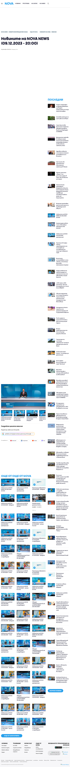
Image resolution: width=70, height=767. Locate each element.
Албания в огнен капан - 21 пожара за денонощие (62, 353)
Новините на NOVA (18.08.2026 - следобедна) (6, 697)
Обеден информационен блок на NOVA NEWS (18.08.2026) (23, 698)
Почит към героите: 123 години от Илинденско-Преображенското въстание (62, 619)
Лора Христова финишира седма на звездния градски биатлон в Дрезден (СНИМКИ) (62, 128)
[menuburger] (2, 3)
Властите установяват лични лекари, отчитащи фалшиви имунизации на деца (62, 261)
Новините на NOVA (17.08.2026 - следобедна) (37, 728)
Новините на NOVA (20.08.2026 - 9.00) (22, 620)
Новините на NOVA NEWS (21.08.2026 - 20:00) (6, 539)
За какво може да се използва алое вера (62, 117)
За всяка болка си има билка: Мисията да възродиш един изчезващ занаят (62, 680)
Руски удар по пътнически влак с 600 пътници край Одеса (61, 320)
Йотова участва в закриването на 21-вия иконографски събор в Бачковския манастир (62, 383)
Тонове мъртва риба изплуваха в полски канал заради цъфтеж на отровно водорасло (62, 466)
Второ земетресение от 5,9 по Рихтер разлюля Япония (61, 331)
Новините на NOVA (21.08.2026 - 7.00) (6, 587)
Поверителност (53, 760)
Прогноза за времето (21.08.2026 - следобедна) (39, 539)
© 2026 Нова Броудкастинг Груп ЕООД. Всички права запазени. (12, 764)
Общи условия (46, 760)
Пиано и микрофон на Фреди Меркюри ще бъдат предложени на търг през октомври (62, 108)
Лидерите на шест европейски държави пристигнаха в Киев (62, 553)
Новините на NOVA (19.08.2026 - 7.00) (6, 680)
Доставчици (35, 760)
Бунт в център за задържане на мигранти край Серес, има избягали (62, 518)
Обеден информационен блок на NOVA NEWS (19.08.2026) (38, 651)
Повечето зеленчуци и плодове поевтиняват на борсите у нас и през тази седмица (62, 492)
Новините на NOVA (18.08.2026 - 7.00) (37, 713)
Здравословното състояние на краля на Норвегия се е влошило (62, 154)
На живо (42, 3)
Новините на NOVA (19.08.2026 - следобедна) (22, 650)
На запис (34, 3)
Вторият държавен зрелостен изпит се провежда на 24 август (62, 206)
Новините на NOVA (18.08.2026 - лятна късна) (22, 681)
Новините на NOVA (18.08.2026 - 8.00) (22, 713)
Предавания (27, 747)
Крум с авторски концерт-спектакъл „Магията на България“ (61, 668)
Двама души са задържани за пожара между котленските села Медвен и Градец (62, 443)
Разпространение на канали (19, 760)
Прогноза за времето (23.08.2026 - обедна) (39, 488)
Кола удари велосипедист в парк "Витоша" (61, 362)
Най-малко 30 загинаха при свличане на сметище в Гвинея (61, 164)
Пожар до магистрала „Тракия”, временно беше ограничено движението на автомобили (62, 655)
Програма (26, 3)
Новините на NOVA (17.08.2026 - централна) (22, 728)
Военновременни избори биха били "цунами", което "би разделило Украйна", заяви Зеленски (62, 540)
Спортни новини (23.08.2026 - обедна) (61, 585)
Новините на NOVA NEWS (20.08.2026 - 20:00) (37, 588)
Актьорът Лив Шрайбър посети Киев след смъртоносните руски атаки (61, 564)
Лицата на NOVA (17, 747)
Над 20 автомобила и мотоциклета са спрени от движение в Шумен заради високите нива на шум (62, 606)
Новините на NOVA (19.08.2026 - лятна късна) (22, 635)
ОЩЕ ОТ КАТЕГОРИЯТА (11, 735)
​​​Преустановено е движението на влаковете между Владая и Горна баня (62, 416)
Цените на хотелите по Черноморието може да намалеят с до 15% (62, 631)
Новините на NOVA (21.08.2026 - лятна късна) (38, 524)
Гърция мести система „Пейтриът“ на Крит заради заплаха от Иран (62, 342)
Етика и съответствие (14, 761)
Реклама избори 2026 (9, 760)
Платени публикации (23, 761)
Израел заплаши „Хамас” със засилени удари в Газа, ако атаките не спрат (62, 176)
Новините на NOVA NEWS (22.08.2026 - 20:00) (22, 505)
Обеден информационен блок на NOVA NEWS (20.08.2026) (38, 604)
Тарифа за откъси (29, 760)
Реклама (2, 760)
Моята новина (5, 750)
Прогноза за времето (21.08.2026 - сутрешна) (39, 572)
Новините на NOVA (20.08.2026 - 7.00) (6, 634)
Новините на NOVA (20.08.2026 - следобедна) (22, 603)
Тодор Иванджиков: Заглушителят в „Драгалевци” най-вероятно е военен (62, 643)
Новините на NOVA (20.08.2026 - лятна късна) (22, 588)
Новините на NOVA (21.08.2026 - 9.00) (6, 571)
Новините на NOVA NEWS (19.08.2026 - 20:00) (37, 635)
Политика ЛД (59, 760)
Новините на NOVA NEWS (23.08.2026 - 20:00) (6, 489)
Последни (4, 745)
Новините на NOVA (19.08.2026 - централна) (6, 650)
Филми (26, 752)
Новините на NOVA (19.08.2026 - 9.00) (22, 666)
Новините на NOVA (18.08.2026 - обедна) (38, 696)
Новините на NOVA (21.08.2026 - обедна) (38, 554)
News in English (39, 753)
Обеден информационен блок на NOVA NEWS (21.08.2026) (23, 556)
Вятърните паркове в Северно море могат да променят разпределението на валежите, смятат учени (62, 141)
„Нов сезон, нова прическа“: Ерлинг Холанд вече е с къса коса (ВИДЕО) (62, 285)
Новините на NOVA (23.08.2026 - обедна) (7, 504)
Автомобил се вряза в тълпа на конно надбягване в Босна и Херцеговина (62, 455)
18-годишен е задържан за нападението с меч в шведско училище (62, 406)
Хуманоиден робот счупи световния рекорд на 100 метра (62, 226)
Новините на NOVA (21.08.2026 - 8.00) (22, 571)
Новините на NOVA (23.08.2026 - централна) (22, 489)
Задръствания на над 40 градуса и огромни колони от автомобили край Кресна (62, 274)
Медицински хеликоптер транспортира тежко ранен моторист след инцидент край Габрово (61, 429)
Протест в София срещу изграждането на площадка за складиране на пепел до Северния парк (62, 247)
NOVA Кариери (39, 751)
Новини (18, 3)
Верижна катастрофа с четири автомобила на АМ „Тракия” (62, 372)
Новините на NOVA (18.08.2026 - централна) (37, 681)
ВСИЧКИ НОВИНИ (55, 690)
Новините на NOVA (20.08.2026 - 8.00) (37, 620)
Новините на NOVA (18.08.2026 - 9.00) (6, 713)
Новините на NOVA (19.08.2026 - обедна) (7, 666)
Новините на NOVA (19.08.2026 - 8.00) (37, 666)
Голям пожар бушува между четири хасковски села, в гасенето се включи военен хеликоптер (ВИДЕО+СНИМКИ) (62, 505)
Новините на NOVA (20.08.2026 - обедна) (7, 620)
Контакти (41, 760)
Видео (3, 752)
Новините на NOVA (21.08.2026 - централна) (22, 539)
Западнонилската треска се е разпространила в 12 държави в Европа (62, 310)
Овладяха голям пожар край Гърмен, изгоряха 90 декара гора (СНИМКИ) (62, 395)
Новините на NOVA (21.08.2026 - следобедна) (6, 555)
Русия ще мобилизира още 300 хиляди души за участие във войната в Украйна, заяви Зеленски (62, 479)
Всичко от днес (5, 747)
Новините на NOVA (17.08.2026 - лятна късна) (6, 728)
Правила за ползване (5, 761)
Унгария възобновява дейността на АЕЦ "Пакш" (62, 528)
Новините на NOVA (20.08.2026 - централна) (6, 603)
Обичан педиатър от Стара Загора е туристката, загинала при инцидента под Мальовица (62, 297)
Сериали (26, 750)
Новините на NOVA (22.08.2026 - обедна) (23, 523)
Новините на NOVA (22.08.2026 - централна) (6, 524)
